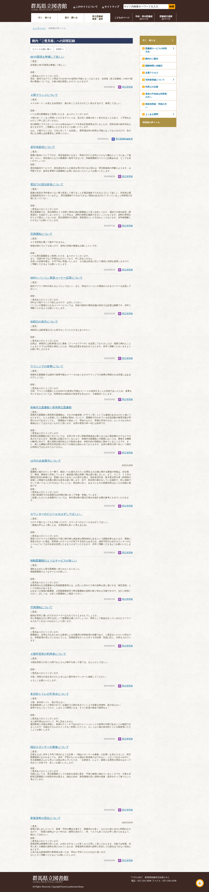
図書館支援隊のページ (166, 17)
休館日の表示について (44, 321)
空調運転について (41, 233)
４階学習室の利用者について (48, 653)
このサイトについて (87, 6)
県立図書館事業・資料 (97, 17)
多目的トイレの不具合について (49, 693)
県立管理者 (127, 87)
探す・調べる (71, 17)
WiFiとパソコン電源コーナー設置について (56, 277)
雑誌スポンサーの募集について (49, 747)
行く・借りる (44, 17)
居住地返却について (42, 147)
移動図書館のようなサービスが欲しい (53, 560)
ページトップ (200, 883)
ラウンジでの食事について (46, 366)
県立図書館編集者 (124, 139)
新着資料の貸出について (45, 818)
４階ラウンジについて (44, 95)
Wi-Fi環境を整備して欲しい (47, 56)
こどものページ (121, 17)
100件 (59, 49)
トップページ (39, 28)
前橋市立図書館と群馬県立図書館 (51, 407)
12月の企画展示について (45, 460)
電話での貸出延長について (46, 184)
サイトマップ (111, 6)
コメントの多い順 (41, 49)
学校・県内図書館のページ (144, 17)
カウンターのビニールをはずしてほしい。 (56, 514)
